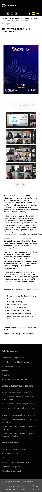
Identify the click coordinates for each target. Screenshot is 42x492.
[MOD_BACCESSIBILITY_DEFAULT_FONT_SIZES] (12, 13)
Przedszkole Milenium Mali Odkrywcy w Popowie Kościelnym (19, 434)
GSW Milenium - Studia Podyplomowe (18, 404)
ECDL (4, 458)
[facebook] (33, 486)
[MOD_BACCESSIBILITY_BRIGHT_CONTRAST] (33, 13)
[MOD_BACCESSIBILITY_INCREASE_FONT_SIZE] (16, 13)
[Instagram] (38, 489)
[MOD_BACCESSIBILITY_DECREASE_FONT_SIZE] (8, 13)
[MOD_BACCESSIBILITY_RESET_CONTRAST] (29, 13)
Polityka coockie (11, 489)
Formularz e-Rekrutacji (11, 471)
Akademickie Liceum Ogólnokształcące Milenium (18, 409)
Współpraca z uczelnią (11, 366)
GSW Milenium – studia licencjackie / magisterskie (17, 398)
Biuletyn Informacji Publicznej (14, 379)
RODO (23, 489)
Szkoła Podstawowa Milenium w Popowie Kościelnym (19, 420)
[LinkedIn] (34, 489)
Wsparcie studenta (10, 453)
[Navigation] (39, 6)
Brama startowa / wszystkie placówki (17, 392)
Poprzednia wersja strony (13, 358)
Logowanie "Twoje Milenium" (14, 449)
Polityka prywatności (17, 487)
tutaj (6, 329)
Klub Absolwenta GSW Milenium (15, 362)
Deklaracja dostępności (11, 467)
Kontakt (5, 371)
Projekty (5, 375)
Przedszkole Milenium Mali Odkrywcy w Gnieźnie (19, 427)
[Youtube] (37, 486)
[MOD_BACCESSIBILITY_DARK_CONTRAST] (38, 13)
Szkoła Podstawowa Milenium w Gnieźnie (19, 415)
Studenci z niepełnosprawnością (15, 462)
